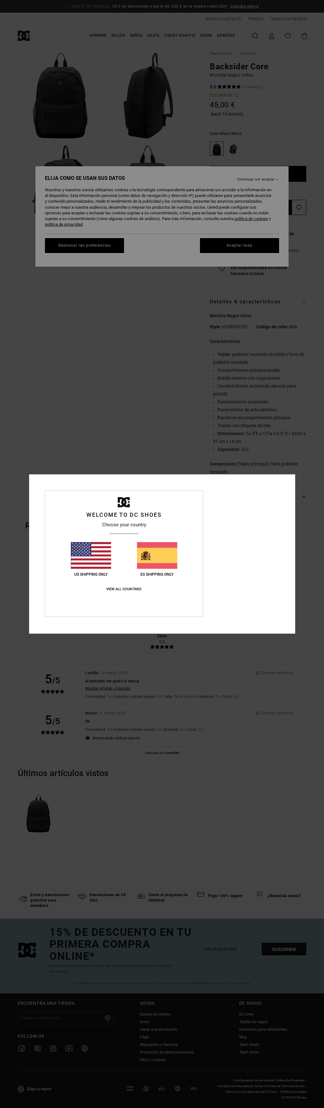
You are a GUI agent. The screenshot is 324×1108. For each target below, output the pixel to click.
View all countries (123, 589)
